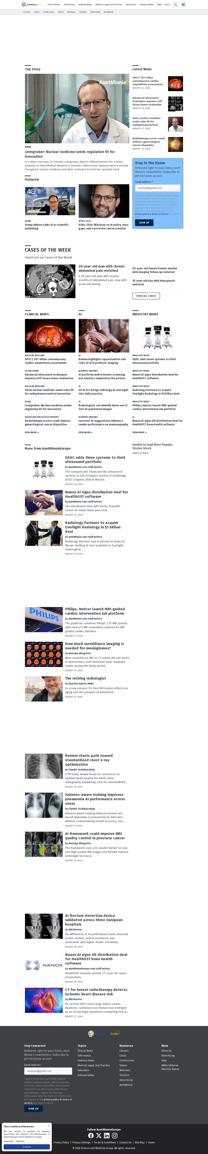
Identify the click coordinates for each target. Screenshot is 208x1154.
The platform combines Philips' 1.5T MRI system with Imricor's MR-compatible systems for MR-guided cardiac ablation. (96, 627)
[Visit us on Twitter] (99, 1135)
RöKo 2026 (85, 221)
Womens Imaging (88, 371)
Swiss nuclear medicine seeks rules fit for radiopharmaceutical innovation (146, 122)
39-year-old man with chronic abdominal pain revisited (102, 268)
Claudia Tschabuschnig (82, 769)
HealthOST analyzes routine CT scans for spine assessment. (95, 975)
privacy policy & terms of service (152, 214)
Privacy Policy (61, 1142)
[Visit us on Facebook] (91, 1135)
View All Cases (146, 295)
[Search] (175, 5)
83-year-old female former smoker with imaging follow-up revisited (154, 270)
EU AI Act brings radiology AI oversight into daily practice (103, 391)
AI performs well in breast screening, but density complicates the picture (102, 376)
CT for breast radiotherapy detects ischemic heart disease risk (96, 992)
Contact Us (125, 1142)
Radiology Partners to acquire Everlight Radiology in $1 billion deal (155, 391)
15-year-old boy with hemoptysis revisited (153, 282)
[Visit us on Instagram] (114, 1135)
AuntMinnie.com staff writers (85, 467)
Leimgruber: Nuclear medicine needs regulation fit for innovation (70, 154)
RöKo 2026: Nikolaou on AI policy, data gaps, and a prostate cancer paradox (103, 226)
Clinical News (37, 314)
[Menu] (183, 5)
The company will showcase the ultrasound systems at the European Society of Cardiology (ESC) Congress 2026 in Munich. (95, 475)
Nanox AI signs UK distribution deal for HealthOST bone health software (157, 422)
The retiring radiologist (85, 678)
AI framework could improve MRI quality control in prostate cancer (95, 836)
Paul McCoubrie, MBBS (81, 683)
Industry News (145, 314)
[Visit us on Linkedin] (106, 1135)
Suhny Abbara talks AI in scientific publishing (47, 226)
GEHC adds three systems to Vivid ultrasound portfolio (154, 361)
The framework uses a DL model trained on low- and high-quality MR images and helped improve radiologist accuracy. (96, 852)
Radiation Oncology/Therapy (42, 417)
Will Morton (75, 929)
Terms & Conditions (105, 1142)
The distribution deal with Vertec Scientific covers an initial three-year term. (92, 508)
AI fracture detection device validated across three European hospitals (94, 920)
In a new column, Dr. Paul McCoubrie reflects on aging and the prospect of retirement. (96, 690)
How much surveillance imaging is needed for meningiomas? (94, 646)
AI (80, 314)
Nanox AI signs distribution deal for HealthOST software (155, 376)
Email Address (144, 182)
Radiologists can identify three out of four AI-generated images (103, 407)
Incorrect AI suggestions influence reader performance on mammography (103, 422)
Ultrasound (32, 371)
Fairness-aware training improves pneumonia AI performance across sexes (95, 799)
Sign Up (144, 222)
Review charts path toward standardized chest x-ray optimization (89, 760)
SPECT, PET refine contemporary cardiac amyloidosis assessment (147, 81)
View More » (32, 432)
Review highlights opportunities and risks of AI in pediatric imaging (102, 361)
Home (28, 147)
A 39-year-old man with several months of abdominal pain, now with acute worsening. (103, 280)
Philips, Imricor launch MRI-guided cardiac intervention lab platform (154, 407)
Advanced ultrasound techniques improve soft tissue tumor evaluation (147, 101)
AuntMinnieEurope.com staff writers (89, 968)
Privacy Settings (81, 1142)
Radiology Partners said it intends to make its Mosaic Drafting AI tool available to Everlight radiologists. (95, 545)
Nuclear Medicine (35, 355)
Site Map (140, 1142)
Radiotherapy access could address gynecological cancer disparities (148, 142)
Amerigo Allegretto (80, 653)
